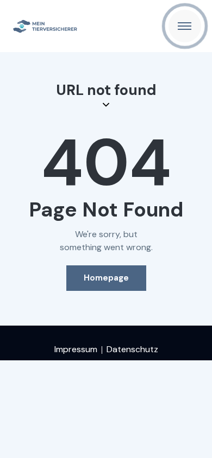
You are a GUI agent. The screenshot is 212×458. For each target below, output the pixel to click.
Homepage (106, 277)
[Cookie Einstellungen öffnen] (19, 444)
